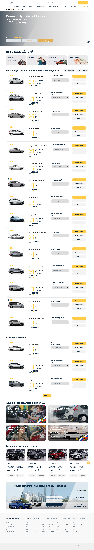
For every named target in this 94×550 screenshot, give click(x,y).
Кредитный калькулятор (11, 531)
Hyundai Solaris (32, 463)
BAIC (58, 526)
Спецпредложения (40, 6)
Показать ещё (47, 395)
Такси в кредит (44, 2)
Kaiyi (66, 529)
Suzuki (58, 521)
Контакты (54, 2)
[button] (88, 462)
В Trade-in (79, 83)
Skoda (50, 529)
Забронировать (20, 475)
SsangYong (51, 531)
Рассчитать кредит (79, 79)
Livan (74, 521)
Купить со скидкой (79, 76)
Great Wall (28, 531)
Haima (66, 522)
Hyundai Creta (11, 463)
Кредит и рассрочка (54, 6)
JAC (34, 522)
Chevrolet (35, 529)
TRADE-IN (83, 499)
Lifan (27, 524)
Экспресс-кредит (83, 2)
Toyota (58, 522)
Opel (50, 522)
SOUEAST (75, 531)
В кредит (11, 475)
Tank (82, 522)
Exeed (58, 531)
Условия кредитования (21, 547)
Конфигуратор (74, 6)
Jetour (66, 526)
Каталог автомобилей (13, 6)
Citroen (35, 531)
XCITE (82, 526)
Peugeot (51, 524)
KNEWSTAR (67, 531)
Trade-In (65, 6)
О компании (37, 2)
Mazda (43, 529)
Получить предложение (45, 40)
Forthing (66, 521)
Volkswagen (59, 524)
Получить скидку (13, 418)
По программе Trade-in (10, 526)
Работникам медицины (80, 492)
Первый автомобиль (81, 497)
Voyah (82, 524)
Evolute (58, 529)
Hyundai (43, 526)
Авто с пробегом (27, 6)
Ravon (50, 526)
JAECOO (67, 524)
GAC (35, 526)
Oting (74, 526)
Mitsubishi (43, 531)
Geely (27, 522)
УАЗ (82, 529)
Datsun (43, 521)
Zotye (35, 521)
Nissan (50, 521)
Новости (49, 2)
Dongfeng (35, 524)
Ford (42, 522)
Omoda (74, 524)
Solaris (74, 529)
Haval (27, 526)
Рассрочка (8, 529)
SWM (82, 521)
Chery (27, 521)
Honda (43, 524)
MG (73, 522)
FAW (27, 529)
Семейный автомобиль (80, 495)
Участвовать (54, 418)
